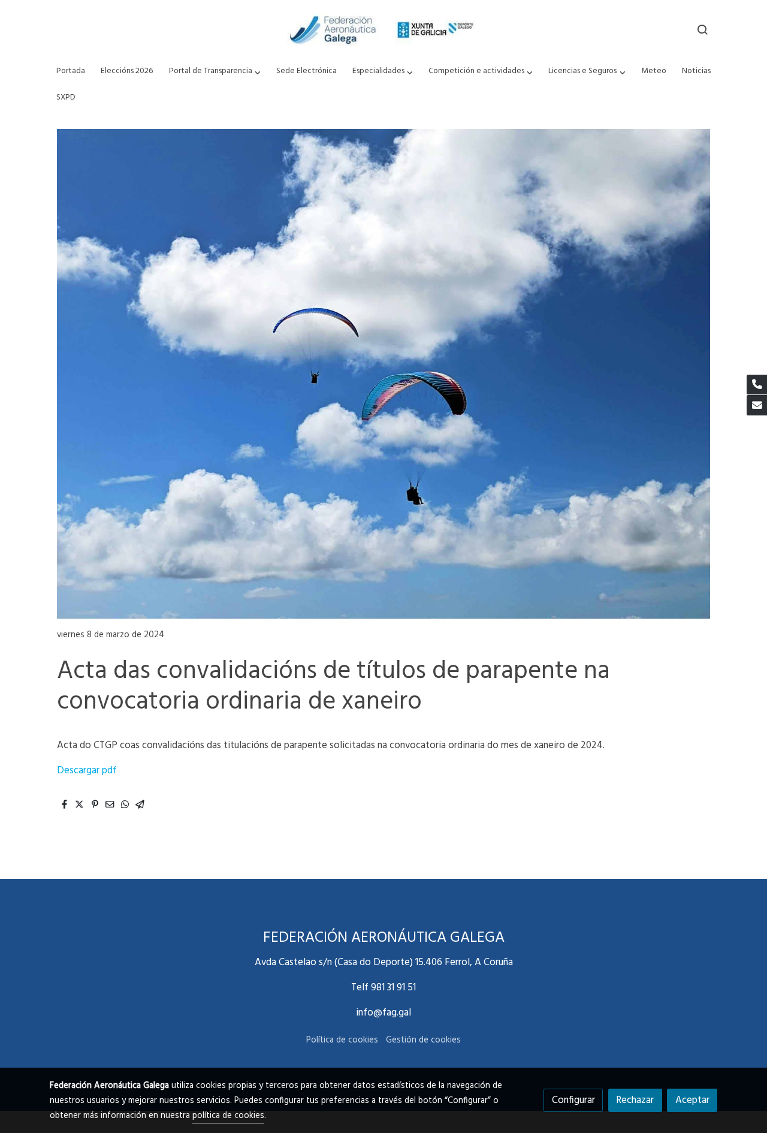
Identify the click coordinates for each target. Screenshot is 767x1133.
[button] (214, 72)
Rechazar (635, 1100)
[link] (383, 29)
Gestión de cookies (423, 1040)
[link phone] (757, 385)
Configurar (573, 1100)
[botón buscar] (702, 29)
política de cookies (228, 1116)
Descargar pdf (87, 771)
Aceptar (692, 1100)
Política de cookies (342, 1040)
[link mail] (757, 405)
